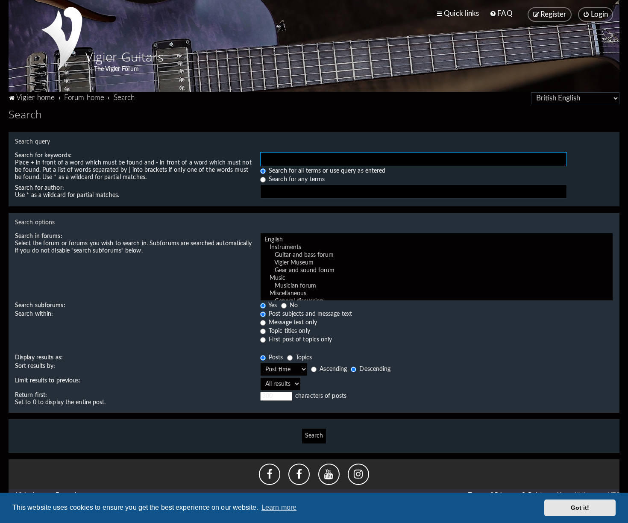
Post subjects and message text (309, 314)
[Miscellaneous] (437, 294)
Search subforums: (40, 306)
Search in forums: (38, 236)
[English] (437, 240)
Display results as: (39, 358)
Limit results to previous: (48, 381)
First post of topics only (299, 340)
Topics (303, 358)
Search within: (34, 314)
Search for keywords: (43, 156)
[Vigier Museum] (437, 263)
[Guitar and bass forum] (437, 255)
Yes (272, 306)
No (293, 306)
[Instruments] (437, 248)
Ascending (332, 369)
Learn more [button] (278, 507)
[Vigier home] (62, 38)
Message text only (292, 323)
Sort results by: (35, 366)
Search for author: (39, 188)
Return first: (31, 395)
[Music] (437, 278)
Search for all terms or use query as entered (326, 171)
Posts (275, 358)
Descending (374, 369)
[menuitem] (500, 13)
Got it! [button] (580, 507)
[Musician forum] (437, 286)
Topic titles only (288, 331)
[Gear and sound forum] (437, 271)
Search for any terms (296, 179)
